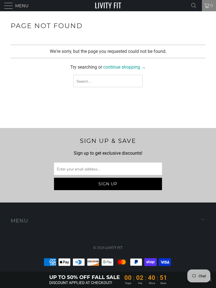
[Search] (196, 5)
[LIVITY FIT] (108, 5)
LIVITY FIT (113, 248)
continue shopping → (124, 67)
